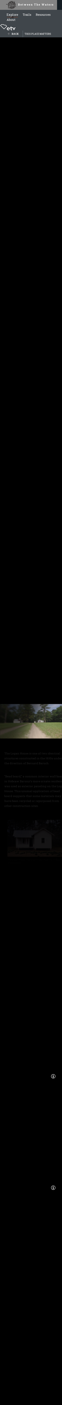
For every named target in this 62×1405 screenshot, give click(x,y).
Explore (12, 15)
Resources (43, 15)
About (11, 20)
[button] (53, 1076)
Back (15, 33)
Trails (27, 15)
